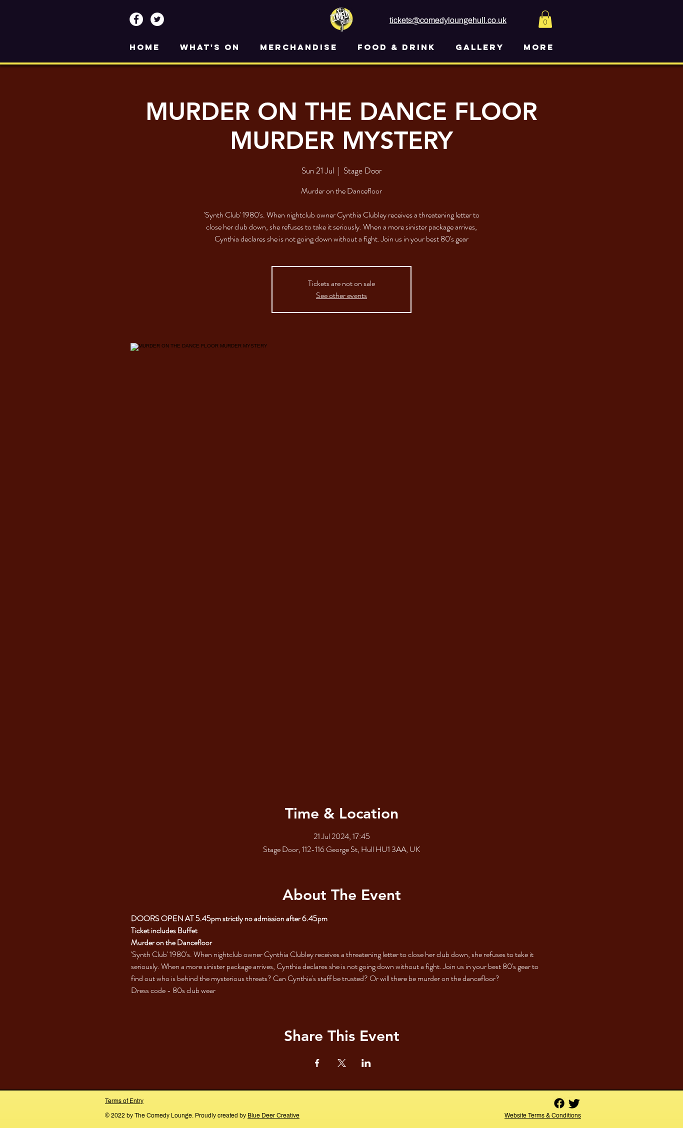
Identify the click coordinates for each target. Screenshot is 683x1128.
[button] (545, 19)
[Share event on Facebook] (317, 1063)
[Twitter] (574, 1103)
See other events (341, 295)
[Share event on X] (341, 1063)
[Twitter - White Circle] (157, 19)
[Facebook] (559, 1103)
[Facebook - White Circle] (136, 19)
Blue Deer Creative (274, 1115)
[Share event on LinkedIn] (366, 1063)
